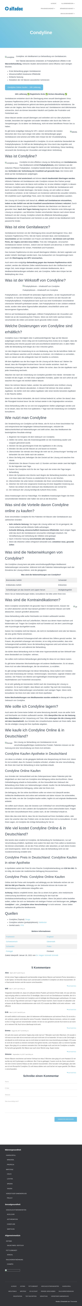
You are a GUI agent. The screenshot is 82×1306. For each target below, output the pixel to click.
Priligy (9, 1198)
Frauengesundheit (47, 8)
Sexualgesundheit (67, 13)
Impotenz (9, 1169)
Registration (17, 1296)
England (50, 937)
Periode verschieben (48, 1291)
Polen (49, 946)
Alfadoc (53, 3)
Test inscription (31, 1296)
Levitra (10, 1179)
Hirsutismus (12, 1291)
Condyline (11, 1224)
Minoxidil (10, 1160)
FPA (22, 925)
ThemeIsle (73, 1301)
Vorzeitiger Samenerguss (16, 1193)
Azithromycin (12, 1219)
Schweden (10, 946)
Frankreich (10, 937)
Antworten (72, 986)
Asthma (9, 1241)
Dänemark (51, 942)
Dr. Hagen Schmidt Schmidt (47, 955)
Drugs (27, 919)
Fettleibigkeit (11, 1250)
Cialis (9, 1174)
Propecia (10, 1164)
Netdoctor (43, 922)
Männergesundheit (67, 8)
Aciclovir (10, 1214)
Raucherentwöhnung (14, 1259)
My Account (34, 1291)
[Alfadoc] (14, 8)
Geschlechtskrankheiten (16, 1210)
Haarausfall (11, 1155)
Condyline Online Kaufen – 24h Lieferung (24, 87)
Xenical (10, 1255)
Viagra (9, 1188)
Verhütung (44, 1296)
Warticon (10, 1229)
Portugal (9, 951)
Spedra (10, 1184)
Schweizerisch (12, 942)
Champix (10, 1264)
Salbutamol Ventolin (15, 1245)
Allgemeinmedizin (67, 3)
